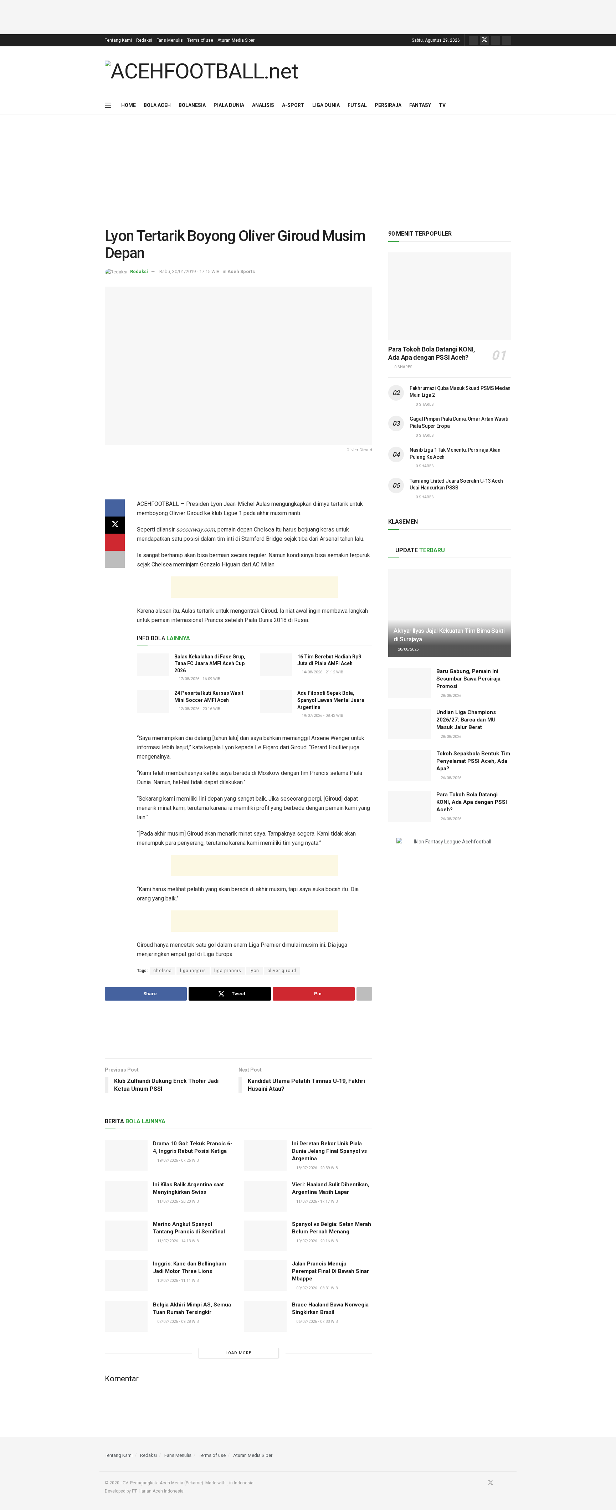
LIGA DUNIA (326, 105)
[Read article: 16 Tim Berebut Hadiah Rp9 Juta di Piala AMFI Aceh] (276, 664)
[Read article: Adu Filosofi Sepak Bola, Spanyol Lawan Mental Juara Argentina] (276, 701)
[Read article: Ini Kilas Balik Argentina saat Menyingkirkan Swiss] (126, 1196)
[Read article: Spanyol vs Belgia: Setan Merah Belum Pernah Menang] (265, 1236)
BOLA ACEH (157, 105)
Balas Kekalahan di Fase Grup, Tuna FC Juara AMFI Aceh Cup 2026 (209, 663)
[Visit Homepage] (201, 71)
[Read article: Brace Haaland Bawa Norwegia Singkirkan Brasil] (265, 1316)
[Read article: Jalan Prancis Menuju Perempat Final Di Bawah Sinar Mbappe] (265, 1275)
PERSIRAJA (388, 105)
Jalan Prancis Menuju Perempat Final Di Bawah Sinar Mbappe (330, 1271)
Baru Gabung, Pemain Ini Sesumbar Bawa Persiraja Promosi (468, 678)
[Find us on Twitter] (484, 40)
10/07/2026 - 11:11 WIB (177, 1280)
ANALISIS (263, 105)
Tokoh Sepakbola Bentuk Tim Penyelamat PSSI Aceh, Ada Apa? (473, 761)
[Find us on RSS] (506, 40)
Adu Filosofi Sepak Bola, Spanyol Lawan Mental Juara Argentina (330, 700)
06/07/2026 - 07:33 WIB (316, 1321)
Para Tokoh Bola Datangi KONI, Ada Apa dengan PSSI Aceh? (431, 353)
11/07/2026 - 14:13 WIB (177, 1241)
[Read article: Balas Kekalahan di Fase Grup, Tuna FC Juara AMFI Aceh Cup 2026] (153, 664)
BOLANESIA (192, 105)
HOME (128, 105)
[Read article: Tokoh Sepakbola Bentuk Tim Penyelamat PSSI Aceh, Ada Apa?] (409, 765)
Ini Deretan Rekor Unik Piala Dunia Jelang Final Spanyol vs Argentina (329, 1151)
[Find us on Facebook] (473, 40)
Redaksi (144, 40)
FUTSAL (357, 105)
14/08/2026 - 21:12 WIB (322, 672)
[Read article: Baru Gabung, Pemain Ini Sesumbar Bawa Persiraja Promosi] (409, 683)
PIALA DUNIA (229, 105)
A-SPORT (293, 105)
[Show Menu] (108, 105)
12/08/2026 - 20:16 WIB (199, 709)
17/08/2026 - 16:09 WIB (199, 679)
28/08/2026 (408, 649)
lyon (254, 970)
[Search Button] (508, 105)
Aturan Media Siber (236, 40)
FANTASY (420, 105)
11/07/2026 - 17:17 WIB (316, 1201)
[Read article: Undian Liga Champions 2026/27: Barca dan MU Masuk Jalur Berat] (409, 724)
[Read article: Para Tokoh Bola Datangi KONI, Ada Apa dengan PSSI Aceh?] (449, 296)
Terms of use (200, 40)
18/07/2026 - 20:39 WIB (316, 1168)
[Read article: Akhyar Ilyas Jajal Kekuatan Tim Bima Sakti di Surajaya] (449, 613)
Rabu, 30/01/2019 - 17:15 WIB (189, 271)
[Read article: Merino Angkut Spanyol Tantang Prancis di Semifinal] (126, 1236)
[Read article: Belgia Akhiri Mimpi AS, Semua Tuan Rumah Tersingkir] (126, 1316)
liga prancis (227, 970)
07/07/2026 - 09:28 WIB (177, 1321)
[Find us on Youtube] (495, 40)
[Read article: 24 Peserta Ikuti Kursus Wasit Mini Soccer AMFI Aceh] (153, 701)
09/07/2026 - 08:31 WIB (316, 1288)
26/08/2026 (450, 778)
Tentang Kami (118, 40)
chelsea (162, 970)
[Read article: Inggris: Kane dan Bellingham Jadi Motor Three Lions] (126, 1275)
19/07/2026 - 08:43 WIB (322, 715)
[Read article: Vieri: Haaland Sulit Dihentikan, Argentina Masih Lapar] (265, 1196)
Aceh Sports (241, 271)
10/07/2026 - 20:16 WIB (316, 1241)
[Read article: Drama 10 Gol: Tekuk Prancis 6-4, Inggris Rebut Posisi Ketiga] (126, 1155)
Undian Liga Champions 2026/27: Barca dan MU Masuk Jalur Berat (466, 719)
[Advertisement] (308, 16)
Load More (238, 1353)
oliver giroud (281, 970)
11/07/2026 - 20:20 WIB (177, 1201)
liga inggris (193, 970)
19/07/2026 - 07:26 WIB (177, 1160)
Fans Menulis (169, 40)
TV (442, 105)
